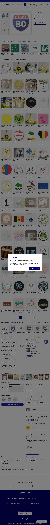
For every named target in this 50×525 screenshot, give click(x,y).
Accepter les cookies (34, 268)
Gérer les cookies (24, 268)
